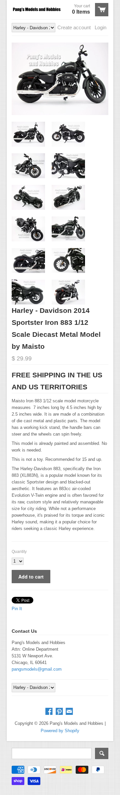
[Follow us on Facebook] (49, 712)
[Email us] (70, 712)
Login (100, 27)
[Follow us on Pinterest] (60, 712)
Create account (74, 27)
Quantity (19, 551)
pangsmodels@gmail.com (37, 669)
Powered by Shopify (60, 730)
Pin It (17, 608)
